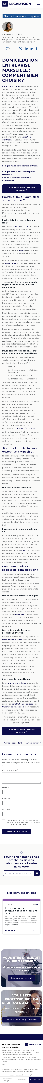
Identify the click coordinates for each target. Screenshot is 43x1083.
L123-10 (25, 227)
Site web (6, 810)
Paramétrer (21, 1080)
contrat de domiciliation (15, 683)
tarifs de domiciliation (12, 640)
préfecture (19, 614)
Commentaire (10, 770)
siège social (10, 263)
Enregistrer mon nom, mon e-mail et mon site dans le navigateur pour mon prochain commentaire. (23, 822)
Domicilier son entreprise (21, 16)
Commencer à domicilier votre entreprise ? (21, 188)
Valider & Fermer (36, 1080)
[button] (38, 3)
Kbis (21, 250)
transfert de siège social (13, 707)
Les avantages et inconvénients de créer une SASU (21, 911)
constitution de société (22, 704)
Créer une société (10, 86)
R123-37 (16, 227)
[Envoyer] (37, 873)
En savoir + (10, 931)
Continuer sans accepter (7, 1080)
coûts (24, 550)
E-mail (6, 799)
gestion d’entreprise (26, 428)
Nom (5, 788)
